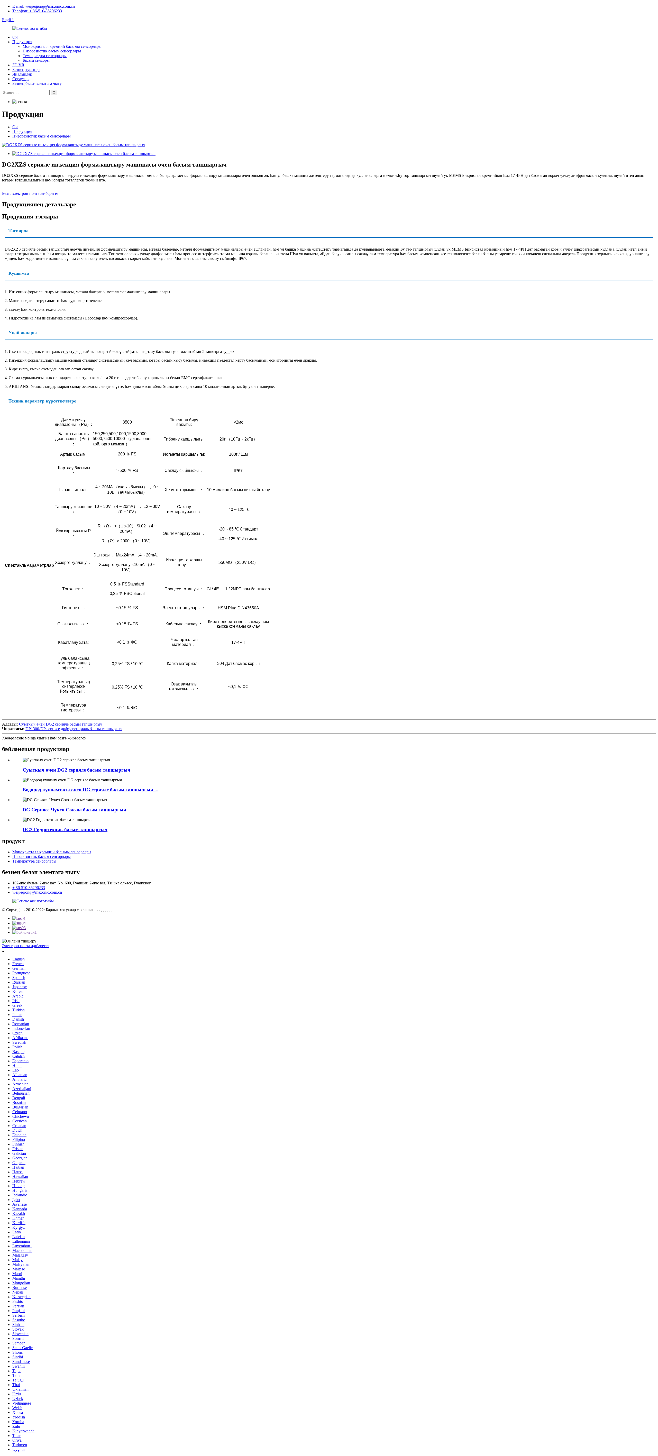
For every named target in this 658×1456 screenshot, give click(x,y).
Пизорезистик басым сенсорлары (52, 51)
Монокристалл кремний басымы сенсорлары (62, 46)
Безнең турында (26, 69)
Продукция (22, 42)
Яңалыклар (22, 74)
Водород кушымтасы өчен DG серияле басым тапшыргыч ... (90, 789)
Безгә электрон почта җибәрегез (30, 193)
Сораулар (20, 79)
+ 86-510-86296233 (28, 887)
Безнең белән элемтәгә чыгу (37, 83)
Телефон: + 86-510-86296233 (37, 11)
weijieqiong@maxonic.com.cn (37, 892)
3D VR (18, 65)
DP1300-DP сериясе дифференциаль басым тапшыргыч (73, 729)
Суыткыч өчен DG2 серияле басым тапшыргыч (60, 724)
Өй (15, 37)
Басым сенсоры (36, 60)
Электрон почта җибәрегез (25, 946)
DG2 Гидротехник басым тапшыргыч (65, 829)
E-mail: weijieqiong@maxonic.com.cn (43, 6)
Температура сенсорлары (45, 55)
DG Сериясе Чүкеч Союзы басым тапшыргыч (74, 809)
